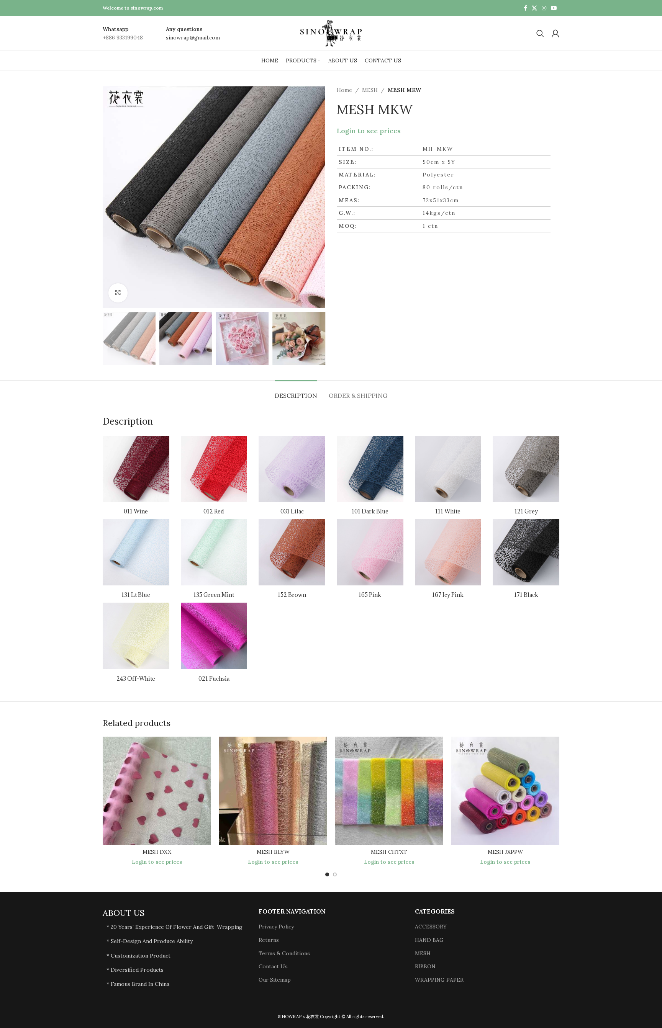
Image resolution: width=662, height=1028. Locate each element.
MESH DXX (157, 851)
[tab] (296, 392)
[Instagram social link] (544, 8)
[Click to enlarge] (118, 292)
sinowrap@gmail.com (193, 37)
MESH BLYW (273, 851)
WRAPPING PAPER (439, 979)
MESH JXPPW (505, 851)
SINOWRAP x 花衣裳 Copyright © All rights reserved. (331, 1016)
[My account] (555, 33)
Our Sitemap (275, 979)
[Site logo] (331, 32)
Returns (269, 939)
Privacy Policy (276, 926)
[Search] (540, 33)
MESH (370, 90)
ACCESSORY (431, 926)
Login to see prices (369, 131)
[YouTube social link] (554, 8)
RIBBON (425, 966)
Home (344, 90)
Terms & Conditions (284, 953)
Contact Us (273, 966)
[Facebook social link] (525, 8)
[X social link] (534, 8)
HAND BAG (429, 939)
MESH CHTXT (389, 851)
